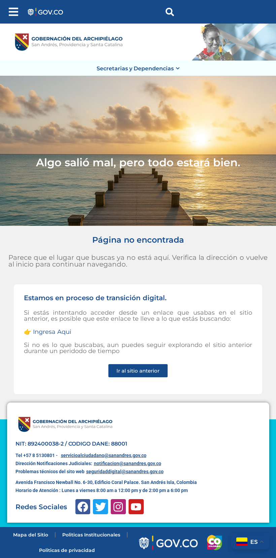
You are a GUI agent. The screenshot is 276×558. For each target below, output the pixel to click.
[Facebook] (83, 506)
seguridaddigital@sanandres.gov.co (125, 471)
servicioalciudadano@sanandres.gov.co (103, 455)
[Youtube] (136, 506)
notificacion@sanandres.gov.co (127, 463)
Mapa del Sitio (30, 535)
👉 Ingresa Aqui (47, 332)
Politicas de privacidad (67, 550)
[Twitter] (100, 506)
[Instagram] (118, 506)
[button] (13, 11)
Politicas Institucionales (91, 535)
